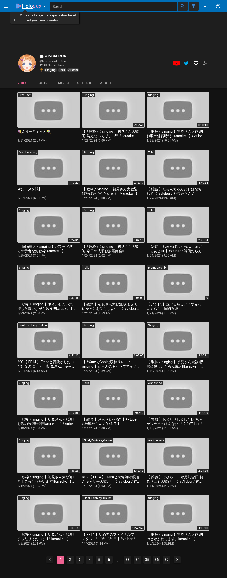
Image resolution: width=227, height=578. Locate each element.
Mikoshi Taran (54, 56)
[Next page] (177, 559)
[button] (35, 6)
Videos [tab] (24, 83)
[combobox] (113, 6)
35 (147, 560)
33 (128, 560)
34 (137, 560)
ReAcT (65, 61)
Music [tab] (63, 83)
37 (166, 560)
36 (157, 560)
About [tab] (106, 83)
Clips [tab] (44, 83)
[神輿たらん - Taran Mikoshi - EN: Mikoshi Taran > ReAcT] (27, 63)
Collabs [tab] (84, 83)
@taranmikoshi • (50, 61)
